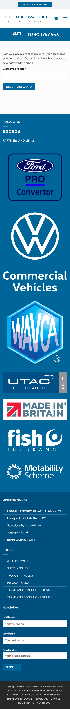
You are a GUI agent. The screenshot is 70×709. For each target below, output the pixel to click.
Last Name (9, 633)
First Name (9, 617)
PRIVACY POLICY (18, 582)
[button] (65, 18)
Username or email (19, 68)
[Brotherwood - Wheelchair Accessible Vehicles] (25, 18)
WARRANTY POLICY (20, 575)
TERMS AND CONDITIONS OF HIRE (29, 597)
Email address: (11, 650)
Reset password (19, 86)
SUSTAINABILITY (18, 568)
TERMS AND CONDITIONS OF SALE (30, 590)
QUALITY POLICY (18, 561)
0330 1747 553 (43, 35)
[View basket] (56, 19)
